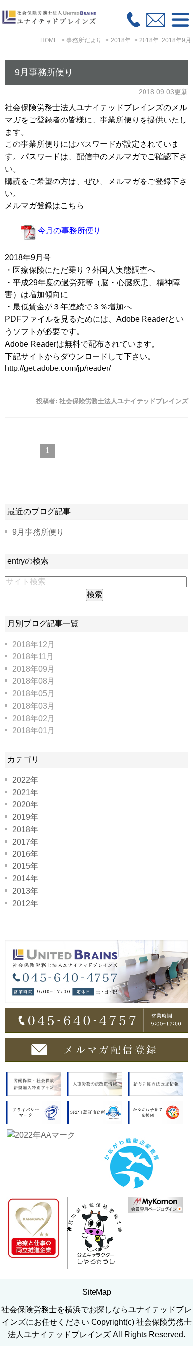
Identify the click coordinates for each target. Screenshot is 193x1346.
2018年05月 (33, 693)
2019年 (25, 817)
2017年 (25, 842)
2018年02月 (33, 718)
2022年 (25, 780)
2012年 (25, 903)
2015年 (25, 866)
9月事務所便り (44, 72)
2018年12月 (33, 644)
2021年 (25, 792)
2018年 (25, 829)
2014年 (25, 878)
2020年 (25, 804)
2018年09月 (33, 669)
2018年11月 (33, 656)
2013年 (25, 891)
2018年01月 (33, 730)
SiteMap (96, 1292)
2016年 (25, 854)
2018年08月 (33, 681)
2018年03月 (33, 706)
